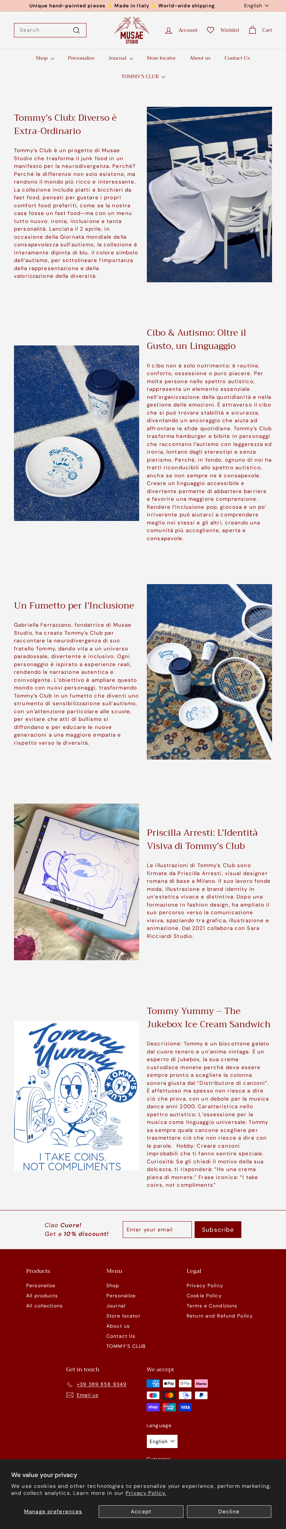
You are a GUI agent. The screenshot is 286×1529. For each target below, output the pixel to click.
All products (42, 1295)
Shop (42, 58)
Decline (229, 1511)
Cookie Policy (204, 1295)
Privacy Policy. (146, 1493)
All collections (44, 1306)
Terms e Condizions (212, 1306)
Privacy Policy (205, 1285)
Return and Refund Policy (220, 1316)
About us (200, 58)
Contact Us (237, 58)
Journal (118, 58)
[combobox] (50, 30)
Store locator (161, 58)
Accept (141, 1511)
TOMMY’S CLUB (140, 76)
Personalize (81, 58)
